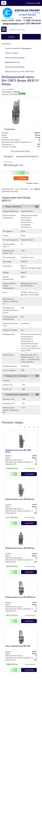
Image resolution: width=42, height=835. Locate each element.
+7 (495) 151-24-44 (32, 20)
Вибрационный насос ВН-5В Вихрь (20, 499)
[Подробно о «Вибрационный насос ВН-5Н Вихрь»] (21, 539)
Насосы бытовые (11, 53)
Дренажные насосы (12, 62)
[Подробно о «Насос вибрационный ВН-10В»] (21, 637)
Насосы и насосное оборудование (18, 48)
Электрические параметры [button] (17, 394)
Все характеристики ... (21, 151)
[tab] (21, 206)
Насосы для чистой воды (14, 67)
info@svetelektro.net (13, 23)
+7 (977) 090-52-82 (32, 23)
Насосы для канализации (14, 57)
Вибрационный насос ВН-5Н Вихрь (20, 548)
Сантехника (6, 43)
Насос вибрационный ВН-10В (17, 646)
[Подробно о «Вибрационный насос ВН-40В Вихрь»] (21, 588)
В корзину (22, 178)
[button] (4, 29)
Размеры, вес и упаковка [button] (16, 375)
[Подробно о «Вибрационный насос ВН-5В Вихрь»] (21, 490)
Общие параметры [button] (13, 206)
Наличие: (13, 94)
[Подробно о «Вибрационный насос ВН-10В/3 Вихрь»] (21, 441)
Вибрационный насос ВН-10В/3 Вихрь (18, 451)
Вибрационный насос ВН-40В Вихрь (20, 597)
